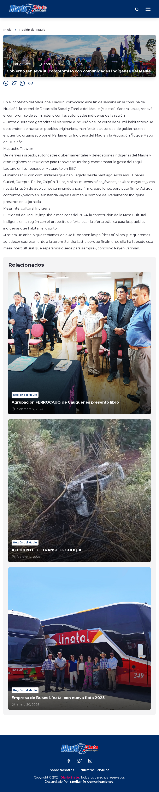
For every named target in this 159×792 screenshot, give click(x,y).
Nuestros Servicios (95, 770)
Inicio (7, 30)
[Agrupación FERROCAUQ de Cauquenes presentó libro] (79, 343)
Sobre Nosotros (62, 770)
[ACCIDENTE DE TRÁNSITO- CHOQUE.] (79, 490)
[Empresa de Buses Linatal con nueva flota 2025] (79, 638)
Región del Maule (32, 30)
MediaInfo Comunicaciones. (92, 781)
